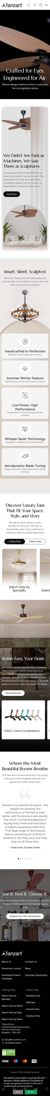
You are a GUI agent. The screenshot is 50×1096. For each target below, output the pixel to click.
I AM (8, 560)
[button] (25, 576)
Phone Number (13, 541)
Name (9, 531)
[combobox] (25, 566)
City (8, 551)
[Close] (46, 511)
